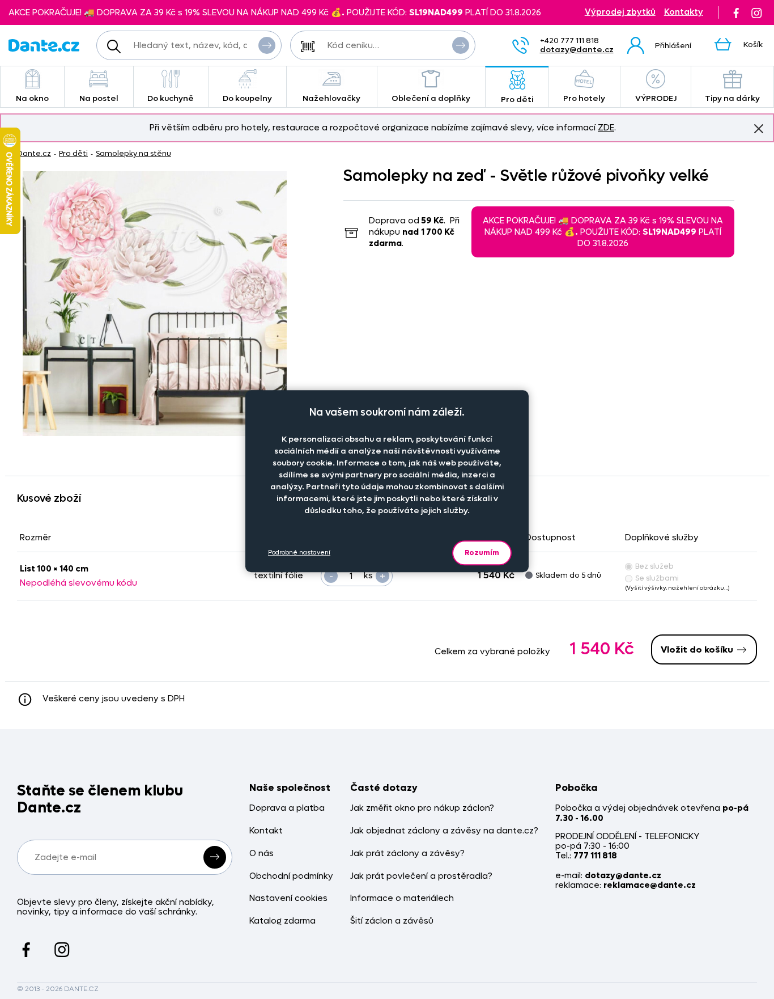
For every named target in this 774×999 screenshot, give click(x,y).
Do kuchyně (170, 98)
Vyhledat (266, 45)
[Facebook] (736, 12)
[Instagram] (756, 12)
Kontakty (683, 12)
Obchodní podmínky (291, 876)
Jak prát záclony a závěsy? (407, 853)
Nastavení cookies (288, 898)
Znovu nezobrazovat (758, 128)
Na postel (98, 98)
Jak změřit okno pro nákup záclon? (422, 808)
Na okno (32, 98)
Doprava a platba (287, 808)
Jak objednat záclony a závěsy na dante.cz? (444, 831)
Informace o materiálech (402, 898)
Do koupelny (247, 98)
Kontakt (266, 831)
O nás (261, 853)
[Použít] (460, 45)
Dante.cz (34, 153)
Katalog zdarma (282, 921)
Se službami (657, 578)
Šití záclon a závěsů (391, 921)
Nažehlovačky (331, 98)
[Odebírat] (214, 857)
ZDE (606, 127)
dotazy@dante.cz (577, 49)
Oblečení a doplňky (431, 98)
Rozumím (482, 552)
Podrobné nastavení (299, 553)
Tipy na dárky (732, 98)
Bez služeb (654, 566)
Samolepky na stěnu (133, 153)
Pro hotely (584, 98)
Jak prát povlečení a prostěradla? (421, 876)
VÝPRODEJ (656, 98)
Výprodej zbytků (620, 12)
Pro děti (517, 99)
